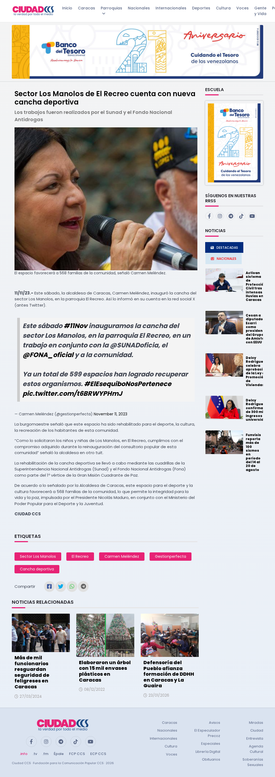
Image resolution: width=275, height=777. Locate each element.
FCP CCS (77, 753)
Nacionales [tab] (226, 258)
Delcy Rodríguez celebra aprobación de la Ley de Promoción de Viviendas (256, 371)
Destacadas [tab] (227, 247)
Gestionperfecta (170, 556)
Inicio (67, 8)
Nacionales (139, 8)
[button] (234, 142)
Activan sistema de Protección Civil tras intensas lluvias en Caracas (256, 286)
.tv (35, 753)
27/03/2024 (31, 696)
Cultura (223, 8)
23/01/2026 (159, 695)
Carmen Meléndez (121, 556)
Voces (242, 8)
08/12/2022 (94, 689)
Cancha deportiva (37, 569)
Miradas (256, 722)
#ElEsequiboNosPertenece (127, 383)
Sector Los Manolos (38, 556)
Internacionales (170, 8)
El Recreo (80, 556)
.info (23, 753)
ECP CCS (98, 753)
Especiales (210, 743)
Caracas (86, 8)
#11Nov (75, 325)
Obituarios (211, 759)
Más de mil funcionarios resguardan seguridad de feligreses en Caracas (32, 672)
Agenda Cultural (256, 749)
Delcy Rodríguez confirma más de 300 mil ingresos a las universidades (259, 410)
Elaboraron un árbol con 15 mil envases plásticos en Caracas (105, 671)
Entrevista (254, 738)
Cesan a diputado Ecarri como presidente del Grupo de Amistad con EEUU (256, 329)
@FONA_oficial (48, 354)
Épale (59, 753)
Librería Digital (208, 751)
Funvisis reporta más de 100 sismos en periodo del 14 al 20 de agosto (253, 452)
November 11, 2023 (110, 414)
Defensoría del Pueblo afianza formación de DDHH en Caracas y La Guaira (168, 674)
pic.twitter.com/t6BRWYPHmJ (72, 393)
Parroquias (111, 8)
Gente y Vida (260, 10)
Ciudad (256, 730)
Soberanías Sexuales (253, 762)
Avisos (214, 722)
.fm (45, 753)
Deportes (201, 8)
